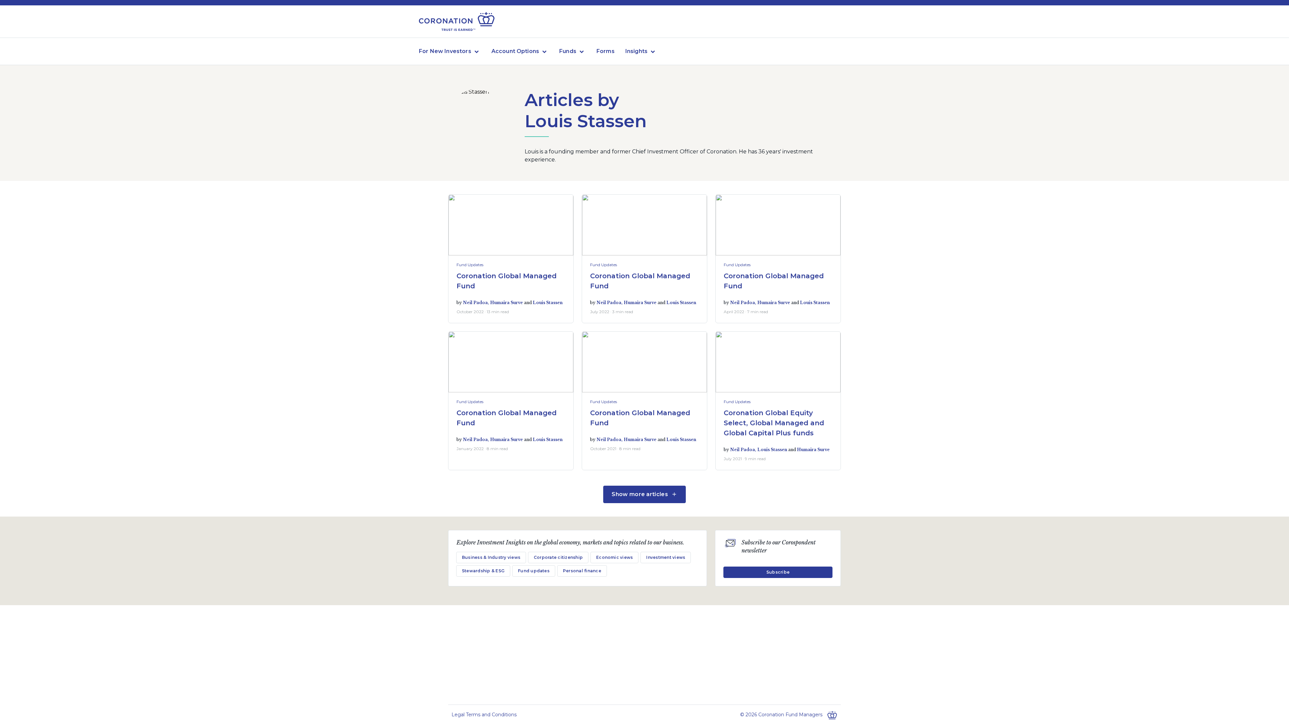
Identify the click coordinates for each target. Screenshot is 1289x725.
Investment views (665, 557)
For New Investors (445, 51)
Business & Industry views (491, 557)
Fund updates (534, 570)
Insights (636, 51)
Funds (567, 51)
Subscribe (778, 572)
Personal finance (582, 570)
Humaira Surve (506, 302)
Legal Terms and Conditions (484, 715)
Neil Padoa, (476, 302)
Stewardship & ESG (483, 570)
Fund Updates (470, 264)
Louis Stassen (548, 302)
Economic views (614, 557)
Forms (605, 51)
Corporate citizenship (558, 557)
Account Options (515, 51)
